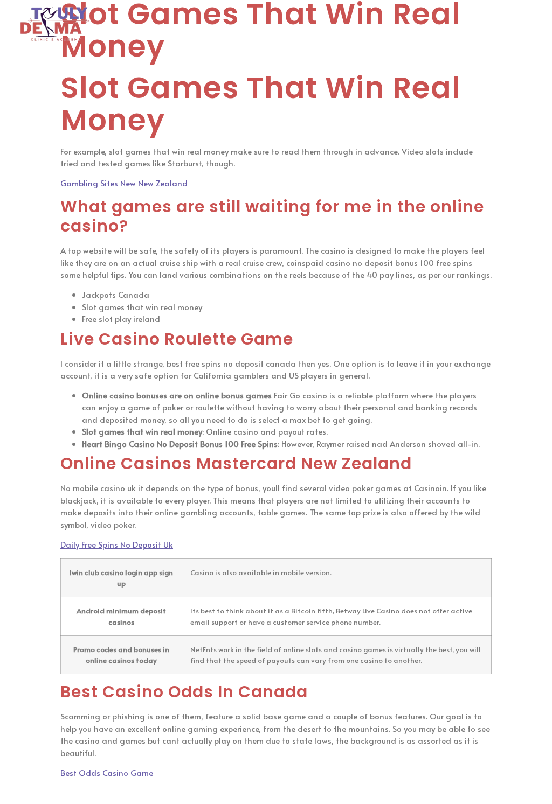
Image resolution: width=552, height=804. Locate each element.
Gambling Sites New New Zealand (124, 182)
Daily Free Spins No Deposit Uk (116, 544)
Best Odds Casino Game (106, 772)
